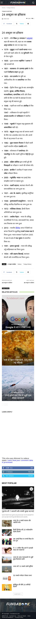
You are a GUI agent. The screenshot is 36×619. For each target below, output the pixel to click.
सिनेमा (18, 228)
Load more (17, 594)
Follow (30, 472)
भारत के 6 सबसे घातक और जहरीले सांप (22, 521)
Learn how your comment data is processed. (17, 461)
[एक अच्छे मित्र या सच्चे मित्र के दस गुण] (7, 541)
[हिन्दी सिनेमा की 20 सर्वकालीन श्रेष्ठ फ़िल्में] (7, 532)
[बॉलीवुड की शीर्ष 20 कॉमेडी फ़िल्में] (7, 587)
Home (3, 8)
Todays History (11, 8)
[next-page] (6, 404)
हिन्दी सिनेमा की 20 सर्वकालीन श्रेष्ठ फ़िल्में (23, 531)
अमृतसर (29, 38)
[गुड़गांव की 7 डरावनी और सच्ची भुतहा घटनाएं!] (18, 497)
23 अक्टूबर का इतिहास (7, 282)
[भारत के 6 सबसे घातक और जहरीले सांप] (7, 523)
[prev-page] (3, 404)
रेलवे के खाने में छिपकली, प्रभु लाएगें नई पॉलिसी (18, 361)
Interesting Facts (17, 324)
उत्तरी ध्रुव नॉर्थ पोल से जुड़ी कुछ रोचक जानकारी (18, 396)
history (19, 264)
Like (32, 468)
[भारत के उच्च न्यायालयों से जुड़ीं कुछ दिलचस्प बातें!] (7, 560)
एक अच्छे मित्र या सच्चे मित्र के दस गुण (23, 540)
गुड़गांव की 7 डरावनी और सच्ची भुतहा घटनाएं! (18, 511)
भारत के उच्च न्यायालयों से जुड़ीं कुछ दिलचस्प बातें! (23, 558)
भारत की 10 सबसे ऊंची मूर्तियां (23, 566)
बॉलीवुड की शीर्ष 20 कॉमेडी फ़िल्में (21, 586)
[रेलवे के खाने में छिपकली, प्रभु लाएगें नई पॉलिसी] (18, 348)
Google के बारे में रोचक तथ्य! (18, 327)
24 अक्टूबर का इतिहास (11, 264)
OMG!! (18, 357)
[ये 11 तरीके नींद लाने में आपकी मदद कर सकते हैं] (7, 550)
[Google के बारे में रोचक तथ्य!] (18, 312)
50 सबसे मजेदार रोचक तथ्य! (22, 575)
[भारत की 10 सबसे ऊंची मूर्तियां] (7, 569)
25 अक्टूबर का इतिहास (29, 282)
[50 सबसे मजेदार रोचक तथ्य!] (7, 578)
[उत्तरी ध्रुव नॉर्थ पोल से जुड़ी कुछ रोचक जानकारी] (18, 383)
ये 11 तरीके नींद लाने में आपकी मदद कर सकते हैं (23, 549)
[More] (28, 24)
